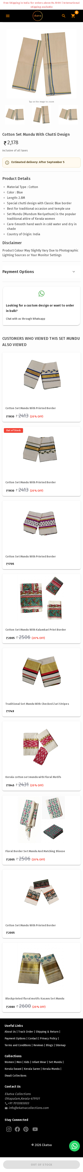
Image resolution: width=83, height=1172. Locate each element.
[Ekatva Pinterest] (26, 1129)
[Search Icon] (63, 15)
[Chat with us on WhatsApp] (74, 1146)
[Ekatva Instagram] (9, 1129)
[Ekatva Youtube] (35, 1129)
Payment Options (18, 271)
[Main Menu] (7, 16)
